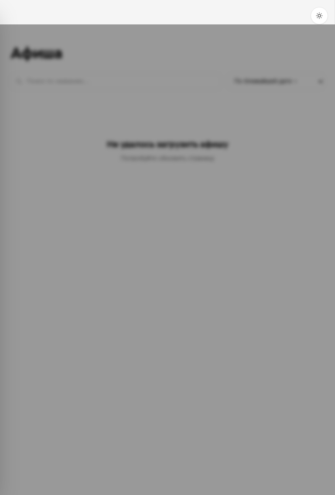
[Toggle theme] (319, 15)
